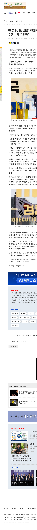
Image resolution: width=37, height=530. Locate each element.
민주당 (14, 317)
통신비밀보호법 (24, 317)
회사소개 (6, 508)
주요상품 (14, 508)
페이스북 (12, 43)
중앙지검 (15, 313)
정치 (28, 13)
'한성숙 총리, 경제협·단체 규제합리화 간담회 (22, 483)
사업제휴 (21, 508)
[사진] (19, 436)
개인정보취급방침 (32, 508)
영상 (16, 13)
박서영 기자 (15, 321)
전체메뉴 (5, 13)
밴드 (18, 43)
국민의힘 (15, 325)
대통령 (25, 321)
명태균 (23, 313)
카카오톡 (10, 43)
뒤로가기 (13, 346)
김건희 (31, 313)
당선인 (33, 321)
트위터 (15, 43)
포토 (23, 13)
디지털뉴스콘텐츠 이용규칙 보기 (20, 341)
